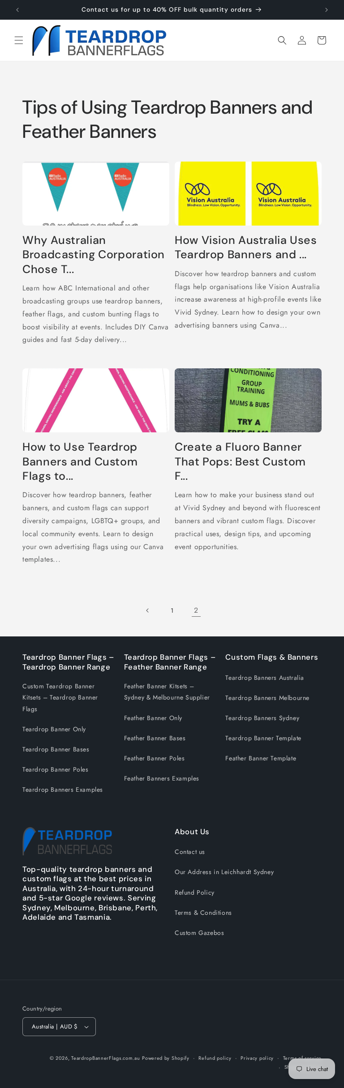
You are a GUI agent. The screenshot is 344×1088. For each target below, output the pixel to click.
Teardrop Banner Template (263, 738)
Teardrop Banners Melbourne (267, 697)
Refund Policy (195, 892)
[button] (19, 40)
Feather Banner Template (260, 758)
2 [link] (196, 610)
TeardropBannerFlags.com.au (105, 1058)
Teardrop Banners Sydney (262, 717)
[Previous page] (148, 610)
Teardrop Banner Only (54, 729)
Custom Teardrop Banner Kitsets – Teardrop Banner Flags (60, 697)
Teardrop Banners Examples (62, 789)
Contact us (190, 851)
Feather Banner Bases (155, 738)
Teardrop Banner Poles (55, 769)
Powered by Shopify (165, 1058)
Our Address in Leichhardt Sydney (224, 871)
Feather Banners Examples (161, 778)
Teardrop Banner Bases (56, 749)
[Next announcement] (326, 10)
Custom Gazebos (199, 932)
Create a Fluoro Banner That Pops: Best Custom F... (240, 461)
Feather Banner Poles (154, 758)
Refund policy (214, 1058)
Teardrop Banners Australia (264, 677)
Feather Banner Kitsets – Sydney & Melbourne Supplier (167, 692)
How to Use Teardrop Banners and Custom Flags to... (80, 461)
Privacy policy (257, 1058)
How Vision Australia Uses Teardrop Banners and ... (246, 247)
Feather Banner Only (153, 717)
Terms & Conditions (203, 912)
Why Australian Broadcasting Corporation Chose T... (93, 255)
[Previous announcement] (17, 10)
